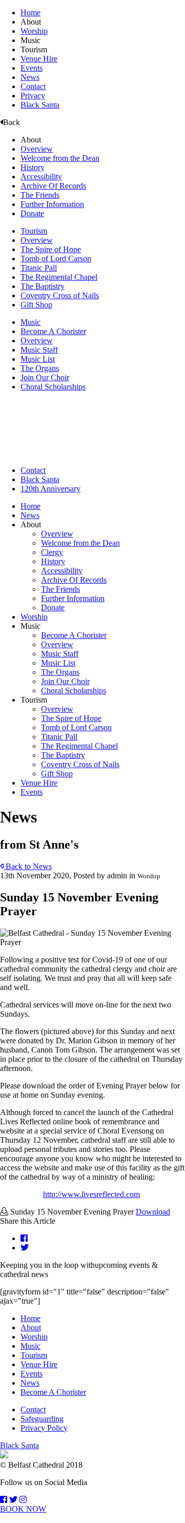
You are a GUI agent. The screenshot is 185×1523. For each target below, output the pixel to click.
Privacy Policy (44, 1428)
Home (30, 12)
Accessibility (41, 176)
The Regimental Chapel (58, 277)
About (30, 1327)
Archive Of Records (53, 185)
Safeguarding (42, 1418)
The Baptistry (42, 286)
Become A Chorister (53, 331)
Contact (33, 86)
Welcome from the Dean (59, 158)
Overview (36, 149)
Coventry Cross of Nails (59, 295)
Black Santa (39, 104)
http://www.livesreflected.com (91, 1194)
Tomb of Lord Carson (55, 258)
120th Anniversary (50, 488)
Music (30, 322)
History (32, 167)
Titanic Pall (38, 267)
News (29, 77)
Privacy (32, 95)
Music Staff (39, 349)
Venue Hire (38, 58)
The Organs (39, 368)
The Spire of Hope (50, 249)
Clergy (52, 552)
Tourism (33, 231)
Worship (34, 31)
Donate (32, 213)
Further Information (52, 204)
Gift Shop (36, 304)
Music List (37, 359)
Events (31, 68)
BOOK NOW (23, 1509)
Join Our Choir (44, 377)
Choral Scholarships (53, 386)
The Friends (39, 195)
